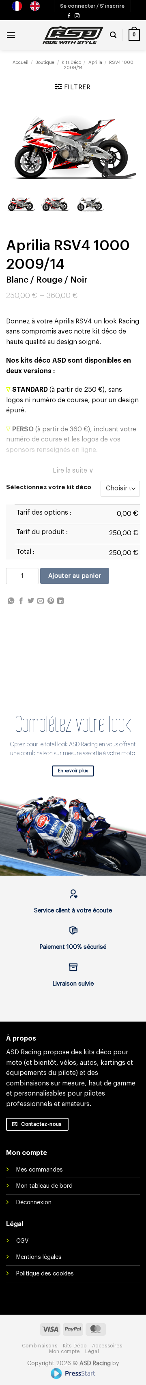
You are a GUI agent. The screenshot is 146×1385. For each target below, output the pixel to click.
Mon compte (64, 1351)
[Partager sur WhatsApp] (11, 601)
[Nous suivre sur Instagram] (77, 16)
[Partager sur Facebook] (21, 601)
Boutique (44, 62)
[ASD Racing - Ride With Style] (73, 35)
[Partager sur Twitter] (31, 601)
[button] (92, 6)
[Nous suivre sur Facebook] (69, 16)
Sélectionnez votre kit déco (48, 487)
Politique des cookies (45, 1274)
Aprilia (95, 62)
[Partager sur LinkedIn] (60, 601)
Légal (92, 1351)
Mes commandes (39, 1170)
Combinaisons (39, 1345)
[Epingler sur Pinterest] (50, 601)
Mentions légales (39, 1257)
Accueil (20, 62)
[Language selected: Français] (30, 6)
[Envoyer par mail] (40, 601)
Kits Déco (71, 62)
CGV (22, 1241)
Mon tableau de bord (44, 1186)
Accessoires (107, 1345)
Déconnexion (34, 1202)
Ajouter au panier (74, 575)
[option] (37, 6)
